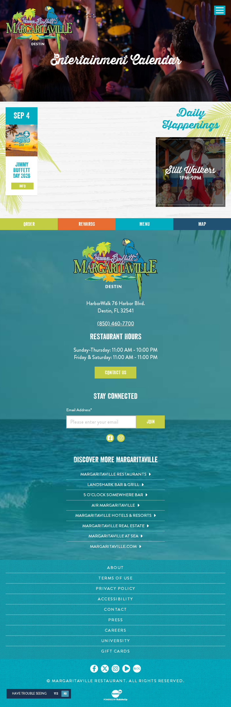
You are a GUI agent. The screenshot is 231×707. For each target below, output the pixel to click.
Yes (56, 693)
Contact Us (115, 372)
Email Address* (79, 410)
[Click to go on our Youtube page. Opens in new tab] (126, 669)
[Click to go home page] (39, 30)
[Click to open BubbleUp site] (115, 695)
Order (29, 224)
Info (22, 186)
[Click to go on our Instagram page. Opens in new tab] (115, 669)
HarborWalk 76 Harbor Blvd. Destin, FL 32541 (115, 306)
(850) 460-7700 (115, 323)
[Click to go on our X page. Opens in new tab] (105, 669)
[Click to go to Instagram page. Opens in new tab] (121, 438)
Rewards (87, 224)
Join (150, 421)
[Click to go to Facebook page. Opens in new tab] (110, 438)
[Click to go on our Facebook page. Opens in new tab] (94, 669)
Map (202, 224)
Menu (144, 224)
